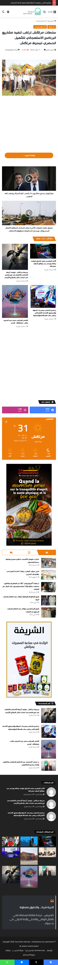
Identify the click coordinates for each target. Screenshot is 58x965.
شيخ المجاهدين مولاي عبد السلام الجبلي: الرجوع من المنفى (23, 610)
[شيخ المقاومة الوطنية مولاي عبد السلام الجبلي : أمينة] (48, 600)
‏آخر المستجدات (41, 21)
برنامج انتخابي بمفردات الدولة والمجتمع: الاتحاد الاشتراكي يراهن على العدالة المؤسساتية (44, 313)
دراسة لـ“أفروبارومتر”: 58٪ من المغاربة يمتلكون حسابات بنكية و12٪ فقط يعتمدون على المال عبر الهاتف (20, 586)
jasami (36, 946)
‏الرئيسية (51, 21)
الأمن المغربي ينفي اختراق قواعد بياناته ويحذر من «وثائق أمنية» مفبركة (43, 264)
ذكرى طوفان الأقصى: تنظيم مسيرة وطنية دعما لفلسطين (22, 561)
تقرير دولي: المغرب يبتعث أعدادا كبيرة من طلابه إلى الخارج (23, 573)
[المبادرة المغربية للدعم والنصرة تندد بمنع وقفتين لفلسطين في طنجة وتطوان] (10, 841)
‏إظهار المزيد (30, 155)
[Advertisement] (29, 123)
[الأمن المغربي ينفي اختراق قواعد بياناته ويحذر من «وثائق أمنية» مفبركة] (43, 251)
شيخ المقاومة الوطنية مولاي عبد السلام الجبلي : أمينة (20, 598)
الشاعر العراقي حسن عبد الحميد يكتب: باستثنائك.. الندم (15, 322)
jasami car (26, 946)
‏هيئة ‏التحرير (39, 794)
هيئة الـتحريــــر (17, 950)
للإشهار (49, 950)
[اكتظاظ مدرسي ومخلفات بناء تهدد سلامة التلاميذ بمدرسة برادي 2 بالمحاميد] (29, 856)
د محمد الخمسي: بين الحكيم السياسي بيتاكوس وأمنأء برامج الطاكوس (21, 764)
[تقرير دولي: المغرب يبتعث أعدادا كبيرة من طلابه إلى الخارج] (48, 575)
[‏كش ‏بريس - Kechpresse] (32, 11)
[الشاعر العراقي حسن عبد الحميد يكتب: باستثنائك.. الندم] (15, 301)
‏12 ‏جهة (51, 26)
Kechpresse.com (38, 941)
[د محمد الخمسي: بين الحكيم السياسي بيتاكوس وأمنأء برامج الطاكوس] (48, 766)
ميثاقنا (8, 950)
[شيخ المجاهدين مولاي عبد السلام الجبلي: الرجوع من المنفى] (48, 612)
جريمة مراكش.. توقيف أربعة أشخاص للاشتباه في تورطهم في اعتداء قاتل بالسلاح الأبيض (16, 275)
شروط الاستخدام (29, 954)
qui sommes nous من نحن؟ (35, 950)
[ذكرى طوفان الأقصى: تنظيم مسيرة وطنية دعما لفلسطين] (48, 563)
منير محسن (50, 49)
